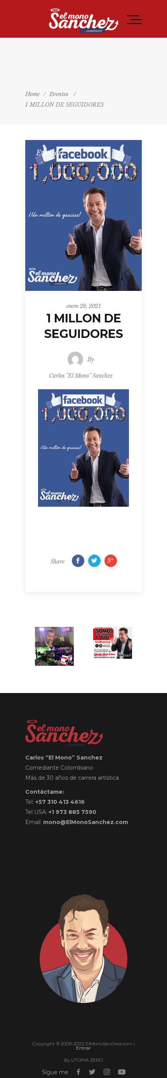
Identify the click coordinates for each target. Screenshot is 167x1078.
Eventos (58, 94)
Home (32, 94)
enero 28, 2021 (83, 306)
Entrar (83, 1048)
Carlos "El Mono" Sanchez (81, 375)
